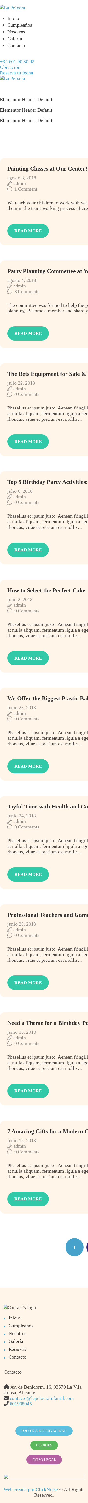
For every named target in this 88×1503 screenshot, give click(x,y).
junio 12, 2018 (21, 1140)
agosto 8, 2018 (21, 177)
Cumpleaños (19, 25)
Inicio (13, 18)
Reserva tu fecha (16, 72)
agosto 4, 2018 (21, 280)
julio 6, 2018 (20, 491)
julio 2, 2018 (20, 599)
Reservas (17, 1349)
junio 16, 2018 (21, 1032)
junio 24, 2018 (21, 815)
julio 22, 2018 (21, 383)
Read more (28, 230)
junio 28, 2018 (21, 707)
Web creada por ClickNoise (31, 1489)
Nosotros (16, 31)
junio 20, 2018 (21, 924)
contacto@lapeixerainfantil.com (42, 1398)
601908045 (21, 1403)
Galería (14, 38)
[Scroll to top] (73, 1488)
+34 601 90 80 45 (17, 61)
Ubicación (10, 67)
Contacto (16, 45)
